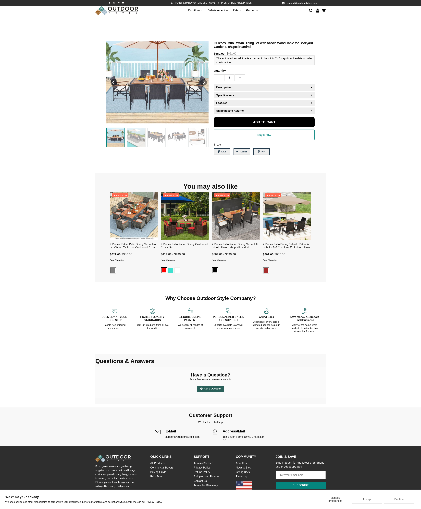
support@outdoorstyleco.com (302, 3)
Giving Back (243, 472)
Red (164, 270)
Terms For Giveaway (206, 485)
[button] (310, 10)
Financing (242, 476)
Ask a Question (212, 388)
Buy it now (264, 134)
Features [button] (221, 103)
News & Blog (243, 467)
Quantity (220, 70)
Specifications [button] (225, 95)
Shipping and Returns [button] (230, 110)
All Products (157, 463)
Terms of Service (203, 463)
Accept (367, 499)
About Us (241, 463)
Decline (399, 499)
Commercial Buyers (161, 467)
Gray (113, 270)
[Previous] (114, 82)
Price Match (157, 476)
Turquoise (170, 270)
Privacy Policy (202, 467)
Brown (266, 270)
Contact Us (200, 481)
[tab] (264, 87)
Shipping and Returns (206, 476)
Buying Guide (158, 472)
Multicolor (221, 270)
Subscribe (301, 485)
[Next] (203, 82)
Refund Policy (202, 472)
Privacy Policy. (154, 501)
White (177, 270)
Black (215, 270)
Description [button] (223, 87)
